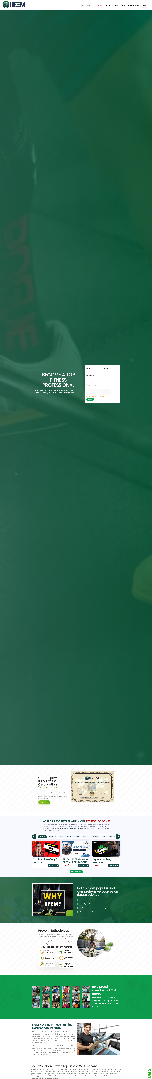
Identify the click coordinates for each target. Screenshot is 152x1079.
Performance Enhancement (69, 837)
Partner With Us (133, 5)
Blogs (123, 5)
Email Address (90, 376)
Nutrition (52, 837)
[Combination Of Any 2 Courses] (46, 849)
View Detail (52, 865)
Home (100, 5)
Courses (115, 5)
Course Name (90, 383)
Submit (90, 399)
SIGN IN (144, 5)
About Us (107, 5)
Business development (90, 837)
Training (42, 837)
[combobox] (102, 385)
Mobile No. (107, 368)
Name (88, 368)
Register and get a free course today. (97, 396)
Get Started (44, 802)
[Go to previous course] (34, 836)
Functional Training (109, 837)
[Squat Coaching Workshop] (106, 849)
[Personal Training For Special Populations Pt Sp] (76, 849)
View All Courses (76, 871)
